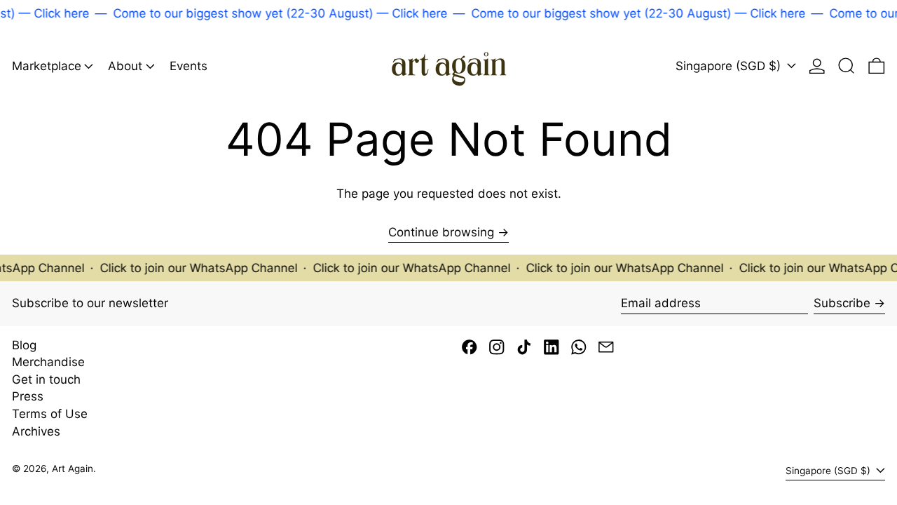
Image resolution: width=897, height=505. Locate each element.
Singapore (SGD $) (730, 66)
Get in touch (46, 379)
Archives (36, 431)
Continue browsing (441, 232)
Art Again (72, 468)
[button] (846, 65)
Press (27, 396)
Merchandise (48, 362)
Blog (24, 345)
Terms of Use (50, 414)
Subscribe (842, 303)
